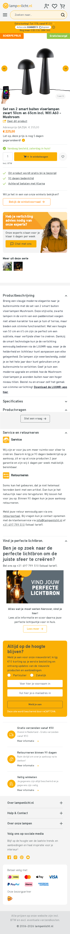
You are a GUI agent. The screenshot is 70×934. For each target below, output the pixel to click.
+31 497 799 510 (14, 524)
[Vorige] (4, 68)
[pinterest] (22, 857)
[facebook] (9, 857)
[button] (35, 27)
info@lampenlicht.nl (49, 520)
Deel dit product (17, 121)
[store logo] (17, 6)
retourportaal (11, 516)
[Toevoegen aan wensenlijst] (63, 156)
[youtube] (28, 857)
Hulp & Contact (17, 813)
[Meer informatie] (53, 27)
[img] (35, 68)
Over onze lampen (19, 823)
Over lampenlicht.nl (20, 803)
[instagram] (15, 857)
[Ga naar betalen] (66, 68)
